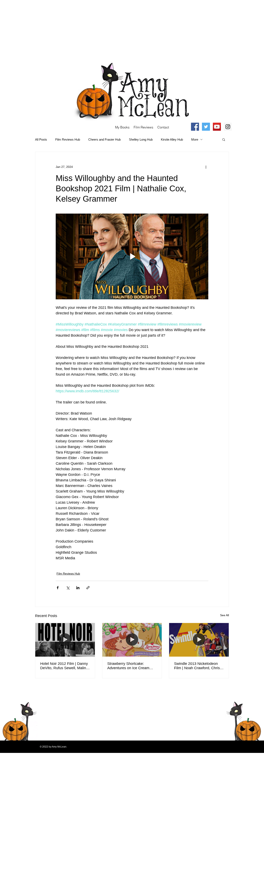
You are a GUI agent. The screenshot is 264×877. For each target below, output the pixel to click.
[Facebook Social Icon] (195, 127)
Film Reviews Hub (67, 139)
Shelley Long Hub (141, 139)
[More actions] (205, 166)
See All (224, 615)
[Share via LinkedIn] (78, 588)
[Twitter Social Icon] (206, 127)
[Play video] (132, 256)
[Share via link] (88, 588)
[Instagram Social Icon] (228, 127)
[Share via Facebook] (58, 588)
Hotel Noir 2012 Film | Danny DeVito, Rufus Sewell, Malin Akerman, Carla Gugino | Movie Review (64, 666)
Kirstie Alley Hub (172, 139)
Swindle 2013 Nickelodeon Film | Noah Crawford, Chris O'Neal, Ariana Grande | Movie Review (197, 666)
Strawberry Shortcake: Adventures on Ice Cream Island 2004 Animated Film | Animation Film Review (130, 666)
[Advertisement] (124, 29)
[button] (224, 139)
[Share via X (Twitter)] (68, 588)
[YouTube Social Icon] (217, 127)
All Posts (41, 139)
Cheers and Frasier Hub (104, 139)
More (194, 139)
